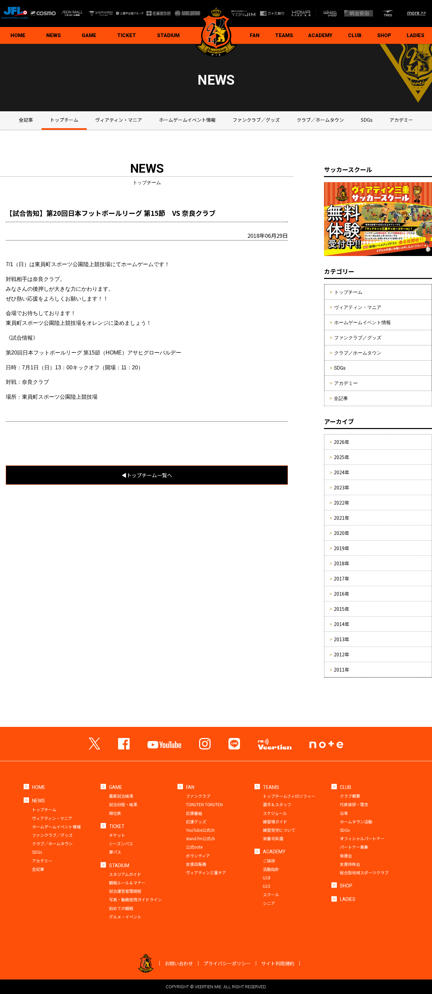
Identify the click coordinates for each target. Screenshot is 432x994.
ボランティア (198, 855)
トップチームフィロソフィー (289, 796)
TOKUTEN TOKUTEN (204, 804)
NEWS (53, 35)
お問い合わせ (179, 963)
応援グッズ (196, 821)
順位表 (115, 813)
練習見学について (279, 830)
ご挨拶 (269, 860)
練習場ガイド (275, 821)
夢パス (115, 852)
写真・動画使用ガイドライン (135, 899)
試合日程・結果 (123, 804)
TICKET (126, 35)
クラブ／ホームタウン (320, 119)
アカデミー (401, 119)
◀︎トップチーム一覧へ (147, 475)
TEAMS (284, 35)
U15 (266, 886)
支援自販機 (196, 864)
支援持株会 (350, 864)
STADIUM (168, 35)
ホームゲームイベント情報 (187, 119)
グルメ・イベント (125, 916)
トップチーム (64, 119)
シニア (269, 903)
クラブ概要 (350, 796)
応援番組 (194, 813)
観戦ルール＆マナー (127, 882)
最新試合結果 (121, 796)
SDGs (367, 119)
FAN (255, 35)
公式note (194, 847)
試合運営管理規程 (125, 891)
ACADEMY (320, 35)
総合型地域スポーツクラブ (364, 872)
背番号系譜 (273, 838)
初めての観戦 (121, 908)
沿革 (344, 813)
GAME (89, 35)
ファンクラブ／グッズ (256, 119)
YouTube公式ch (200, 830)
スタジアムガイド (125, 874)
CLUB (354, 35)
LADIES (415, 35)
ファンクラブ (198, 796)
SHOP (384, 35)
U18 (266, 877)
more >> (416, 12)
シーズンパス (121, 843)
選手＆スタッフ (277, 804)
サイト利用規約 (277, 963)
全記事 (26, 119)
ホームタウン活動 (356, 821)
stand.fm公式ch (200, 838)
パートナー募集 (354, 847)
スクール (271, 894)
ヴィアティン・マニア (118, 119)
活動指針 (271, 869)
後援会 (346, 855)
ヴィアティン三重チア (206, 872)
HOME (17, 35)
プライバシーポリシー (227, 963)
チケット (117, 835)
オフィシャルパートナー (362, 838)
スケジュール (275, 813)
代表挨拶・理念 (354, 804)
